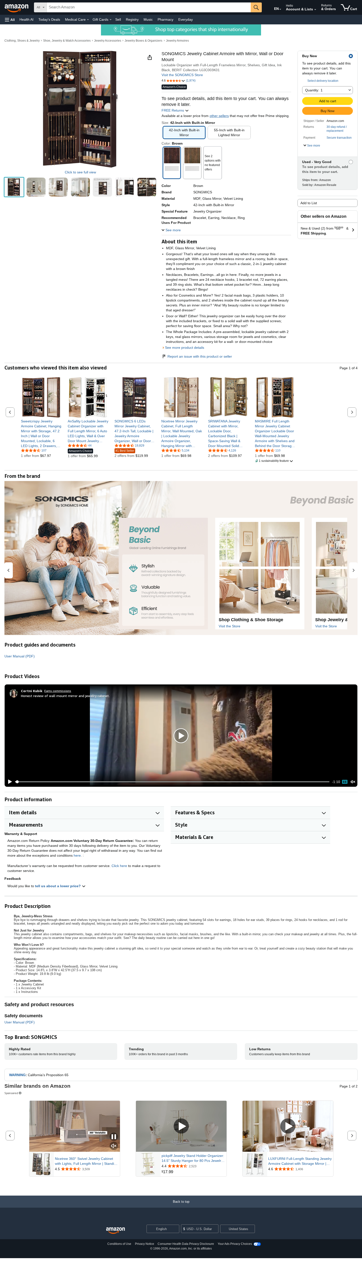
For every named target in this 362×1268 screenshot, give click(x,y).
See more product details (184, 348)
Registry (132, 19)
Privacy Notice (144, 1244)
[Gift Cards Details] (111, 19)
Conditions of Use (119, 1244)
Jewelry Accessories (107, 40)
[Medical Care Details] (88, 19)
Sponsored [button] (11, 1093)
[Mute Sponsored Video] (114, 1146)
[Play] (9, 782)
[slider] (172, 781)
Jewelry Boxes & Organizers (143, 40)
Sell (118, 19)
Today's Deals (49, 19)
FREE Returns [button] (173, 110)
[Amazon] (17, 7)
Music (148, 19)
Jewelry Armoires (177, 40)
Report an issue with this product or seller (199, 356)
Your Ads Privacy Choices (235, 1244)
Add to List (308, 203)
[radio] (14, 187)
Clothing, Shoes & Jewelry (22, 40)
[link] (41, 433)
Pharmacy (165, 19)
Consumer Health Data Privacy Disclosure (186, 1244)
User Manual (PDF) (19, 656)
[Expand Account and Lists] (315, 9)
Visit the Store (229, 626)
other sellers (219, 116)
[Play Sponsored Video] (181, 1126)
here (77, 855)
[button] (10, 19)
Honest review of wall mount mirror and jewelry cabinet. (65, 696)
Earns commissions (57, 691)
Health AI (26, 19)
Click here (119, 866)
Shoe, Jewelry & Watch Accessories (67, 40)
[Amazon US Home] (115, 1231)
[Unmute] (352, 782)
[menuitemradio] (344, 782)
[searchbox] (149, 7)
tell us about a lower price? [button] (58, 886)
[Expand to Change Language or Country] (280, 9)
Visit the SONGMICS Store (182, 75)
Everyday (185, 19)
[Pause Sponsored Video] (114, 1137)
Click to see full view (80, 172)
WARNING (17, 1075)
